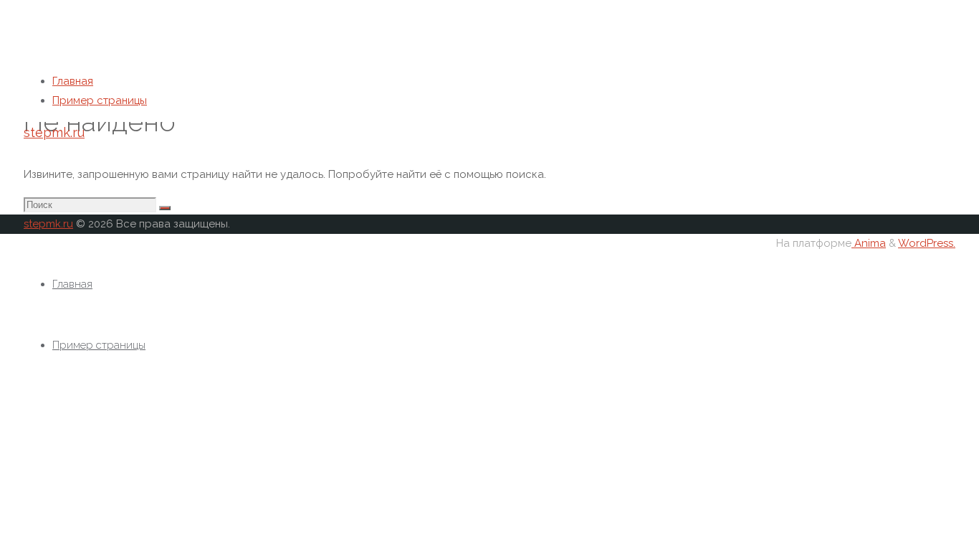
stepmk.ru (54, 132)
